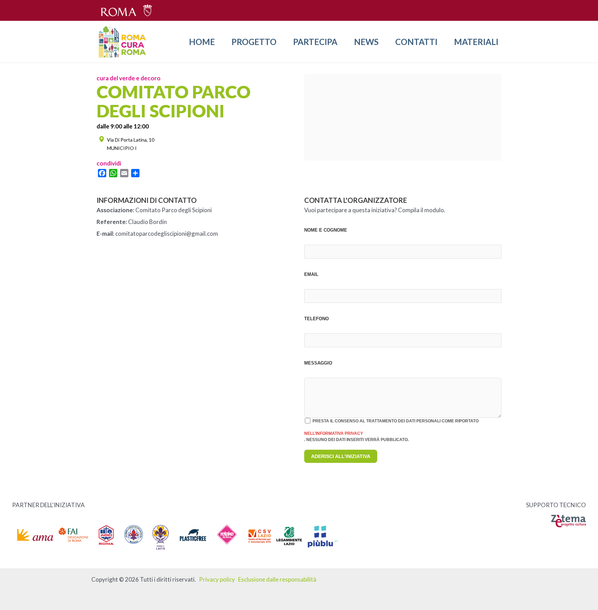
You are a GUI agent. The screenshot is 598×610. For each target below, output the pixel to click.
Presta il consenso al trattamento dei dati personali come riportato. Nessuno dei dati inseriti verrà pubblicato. (391, 430)
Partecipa (315, 42)
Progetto (254, 42)
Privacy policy (217, 579)
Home (202, 42)
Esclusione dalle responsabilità (277, 579)
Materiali (476, 42)
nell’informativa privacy (333, 433)
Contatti (416, 42)
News (366, 42)
